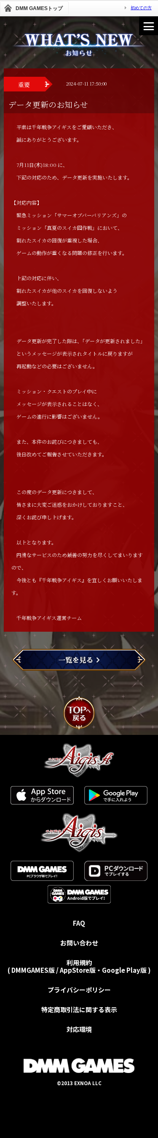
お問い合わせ (79, 942)
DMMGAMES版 (33, 970)
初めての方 (141, 7)
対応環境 (79, 1029)
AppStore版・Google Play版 (103, 970)
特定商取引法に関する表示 (79, 1009)
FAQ (79, 923)
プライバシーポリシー (79, 989)
